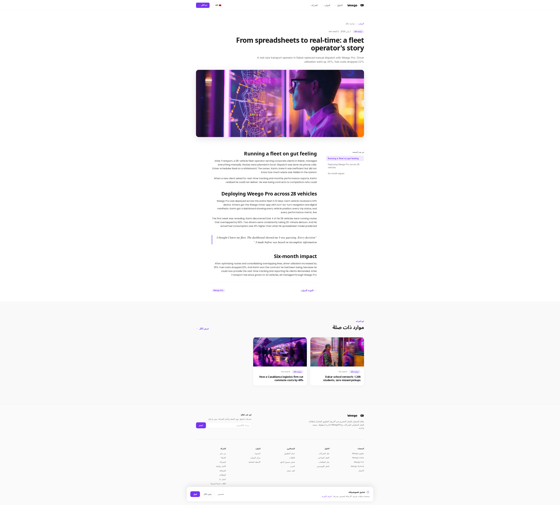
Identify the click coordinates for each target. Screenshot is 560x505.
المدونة (257, 453)
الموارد (327, 5)
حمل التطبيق (289, 453)
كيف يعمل (291, 470)
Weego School (357, 466)
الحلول (340, 5)
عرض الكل (204, 328)
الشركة (314, 5)
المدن (292, 466)
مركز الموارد (255, 457)
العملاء (223, 457)
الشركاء (223, 462)
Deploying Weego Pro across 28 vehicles (343, 166)
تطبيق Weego (358, 453)
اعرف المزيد (327, 496)
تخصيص (221, 494)
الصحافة (222, 470)
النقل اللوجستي (323, 466)
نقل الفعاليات (324, 462)
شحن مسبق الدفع (287, 462)
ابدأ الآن (204, 5)
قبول (195, 494)
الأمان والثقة (221, 466)
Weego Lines (358, 457)
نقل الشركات (324, 453)
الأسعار (361, 470)
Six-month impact (336, 173)
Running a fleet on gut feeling (343, 158)
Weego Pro (359, 462)
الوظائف (222, 475)
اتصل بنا (222, 479)
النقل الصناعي (323, 457)
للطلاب (292, 457)
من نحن (223, 453)
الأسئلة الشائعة (254, 462)
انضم (201, 425)
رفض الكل (208, 494)
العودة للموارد (307, 290)
